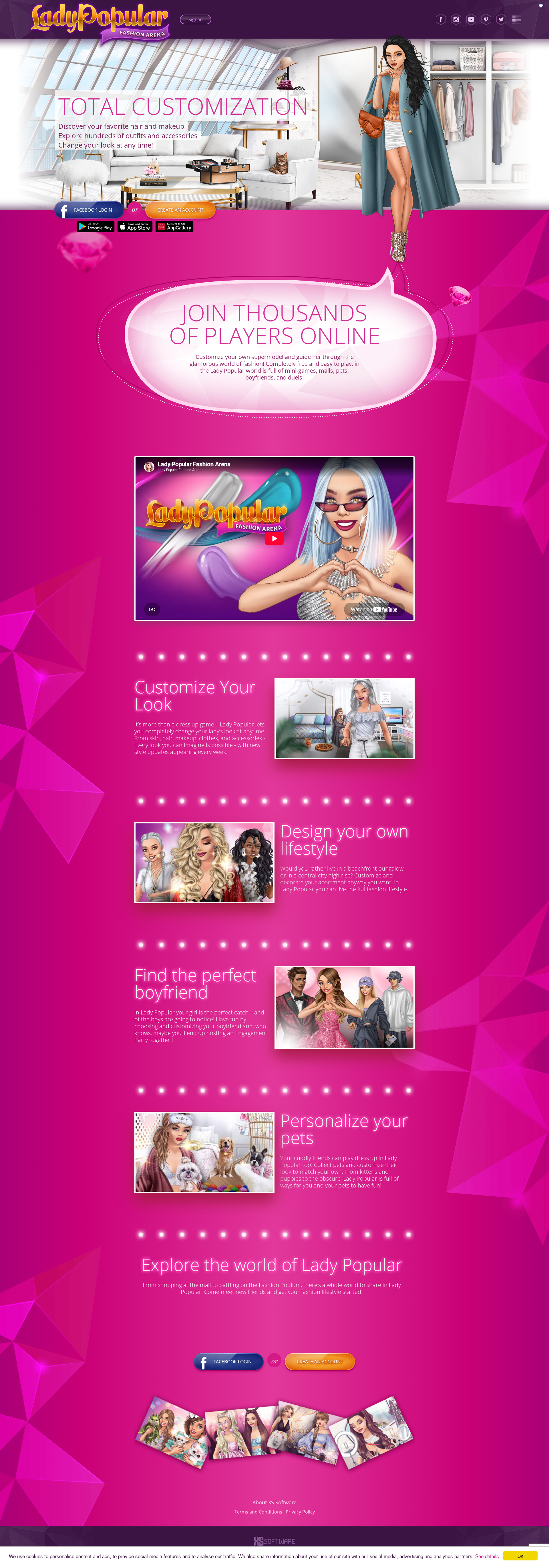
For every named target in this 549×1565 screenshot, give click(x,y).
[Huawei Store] (175, 226)
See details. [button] (487, 1556)
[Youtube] (471, 19)
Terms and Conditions (258, 1512)
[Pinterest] (486, 19)
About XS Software (274, 1502)
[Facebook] (441, 19)
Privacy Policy (300, 1512)
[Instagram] (456, 19)
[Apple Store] (135, 226)
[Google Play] (96, 226)
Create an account (180, 210)
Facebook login (93, 210)
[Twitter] (501, 19)
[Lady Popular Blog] (516, 19)
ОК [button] (520, 1555)
